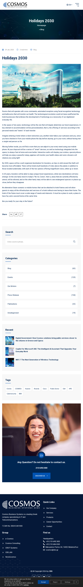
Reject (55, 582)
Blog (42, 29)
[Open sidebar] (77, 5)
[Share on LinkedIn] (11, 214)
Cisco (45, 389)
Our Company (51, 508)
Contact (49, 526)
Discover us (40, 476)
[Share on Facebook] (21, 214)
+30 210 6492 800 (53, 541)
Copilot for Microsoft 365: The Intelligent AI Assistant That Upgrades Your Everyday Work (46, 350)
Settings (67, 582)
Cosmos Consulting (12, 543)
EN (69, 5)
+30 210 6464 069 (53, 544)
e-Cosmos (9, 539)
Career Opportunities (54, 522)
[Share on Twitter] (16, 214)
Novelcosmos (10, 557)
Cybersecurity (11, 394)
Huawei (27, 389)
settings (26, 585)
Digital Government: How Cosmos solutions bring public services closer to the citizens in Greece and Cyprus (46, 339)
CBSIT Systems (11, 548)
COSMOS (18, 389)
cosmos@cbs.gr (52, 550)
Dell (64, 389)
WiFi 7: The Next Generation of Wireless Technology (37, 360)
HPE (70, 389)
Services (49, 513)
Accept (43, 582)
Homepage (41, 25)
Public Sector (54, 389)
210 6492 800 (41, 468)
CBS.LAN (8, 552)
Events (9, 389)
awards (36, 389)
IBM (20, 394)
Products (49, 517)
